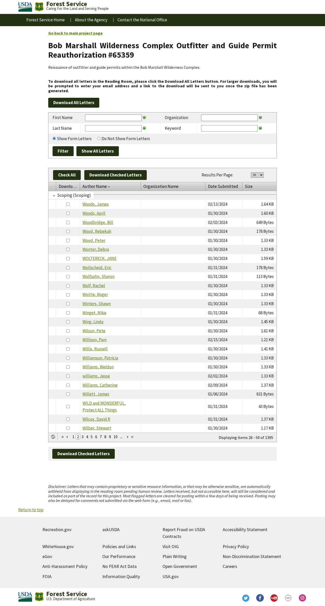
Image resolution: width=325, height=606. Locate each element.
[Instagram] (303, 598)
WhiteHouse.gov (58, 546)
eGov (47, 556)
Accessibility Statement (245, 529)
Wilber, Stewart (97, 428)
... (121, 436)
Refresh (53, 437)
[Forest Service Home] (39, 7)
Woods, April (94, 213)
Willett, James (96, 394)
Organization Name (160, 186)
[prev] (67, 437)
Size (249, 186)
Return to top (30, 510)
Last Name (62, 128)
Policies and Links (119, 546)
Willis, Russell (95, 349)
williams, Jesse (96, 376)
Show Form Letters (74, 138)
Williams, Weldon (98, 367)
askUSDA (111, 529)
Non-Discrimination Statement (252, 556)
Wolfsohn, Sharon (99, 276)
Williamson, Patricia (100, 358)
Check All (67, 175)
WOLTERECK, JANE (100, 258)
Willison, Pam (95, 339)
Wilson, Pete (94, 331)
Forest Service (66, 594)
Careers (230, 566)
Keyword (173, 128)
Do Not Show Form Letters (126, 138)
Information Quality (121, 576)
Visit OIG (170, 546)
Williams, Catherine (100, 385)
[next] (127, 437)
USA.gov (170, 576)
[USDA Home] (25, 7)
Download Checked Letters (115, 175)
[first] (62, 437)
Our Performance (118, 556)
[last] (132, 437)
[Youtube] (274, 598)
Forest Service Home (45, 20)
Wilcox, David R (96, 419)
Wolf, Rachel (94, 285)
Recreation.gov (56, 529)
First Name (63, 117)
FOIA (47, 576)
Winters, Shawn (97, 303)
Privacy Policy (236, 546)
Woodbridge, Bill (98, 222)
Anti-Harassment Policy (64, 566)
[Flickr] (288, 598)
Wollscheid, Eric (97, 267)
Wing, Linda (93, 321)
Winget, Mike (94, 313)
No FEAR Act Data (119, 566)
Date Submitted (223, 186)
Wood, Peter (94, 240)
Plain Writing (174, 556)
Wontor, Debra (96, 249)
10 (115, 436)
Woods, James (96, 204)
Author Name (95, 186)
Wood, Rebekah (97, 231)
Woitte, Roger (95, 294)
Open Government (179, 566)
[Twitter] (246, 598)
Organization (176, 117)
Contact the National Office (142, 20)
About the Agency (91, 20)
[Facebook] (260, 598)
